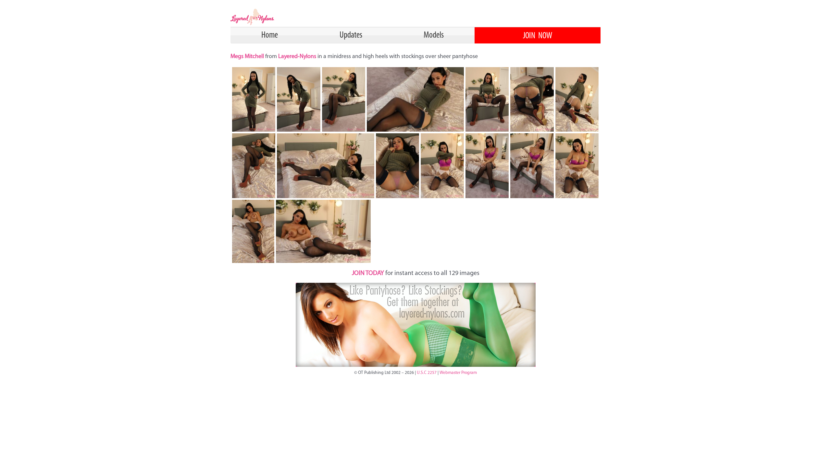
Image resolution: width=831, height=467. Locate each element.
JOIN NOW (537, 36)
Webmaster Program (458, 373)
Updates (351, 35)
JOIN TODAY (368, 273)
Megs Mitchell (247, 57)
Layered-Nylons (297, 57)
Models (434, 35)
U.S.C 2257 (427, 373)
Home (269, 35)
